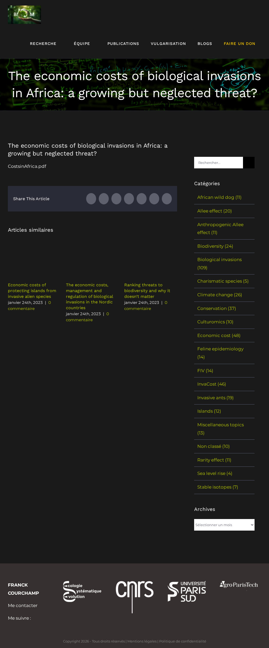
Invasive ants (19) (215, 397)
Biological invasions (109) (219, 263)
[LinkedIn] (9, 626)
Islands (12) (209, 411)
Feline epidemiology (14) (220, 353)
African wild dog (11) (219, 197)
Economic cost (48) (219, 335)
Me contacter (23, 605)
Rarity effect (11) (214, 460)
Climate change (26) (219, 294)
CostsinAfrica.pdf (27, 166)
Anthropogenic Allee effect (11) (220, 228)
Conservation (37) (216, 308)
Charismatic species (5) (223, 281)
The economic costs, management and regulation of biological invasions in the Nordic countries (89, 296)
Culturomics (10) (215, 321)
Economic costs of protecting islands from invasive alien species (32, 290)
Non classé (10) (213, 446)
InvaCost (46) (211, 384)
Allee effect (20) (214, 211)
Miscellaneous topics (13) (220, 429)
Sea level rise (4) (214, 473)
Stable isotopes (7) (217, 487)
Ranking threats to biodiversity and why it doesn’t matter (147, 290)
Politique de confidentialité (182, 641)
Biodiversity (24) (215, 246)
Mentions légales (142, 641)
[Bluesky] (16, 626)
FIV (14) (205, 370)
